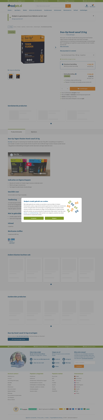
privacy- (26, 213)
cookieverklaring (34, 213)
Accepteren (33, 218)
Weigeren (54, 218)
